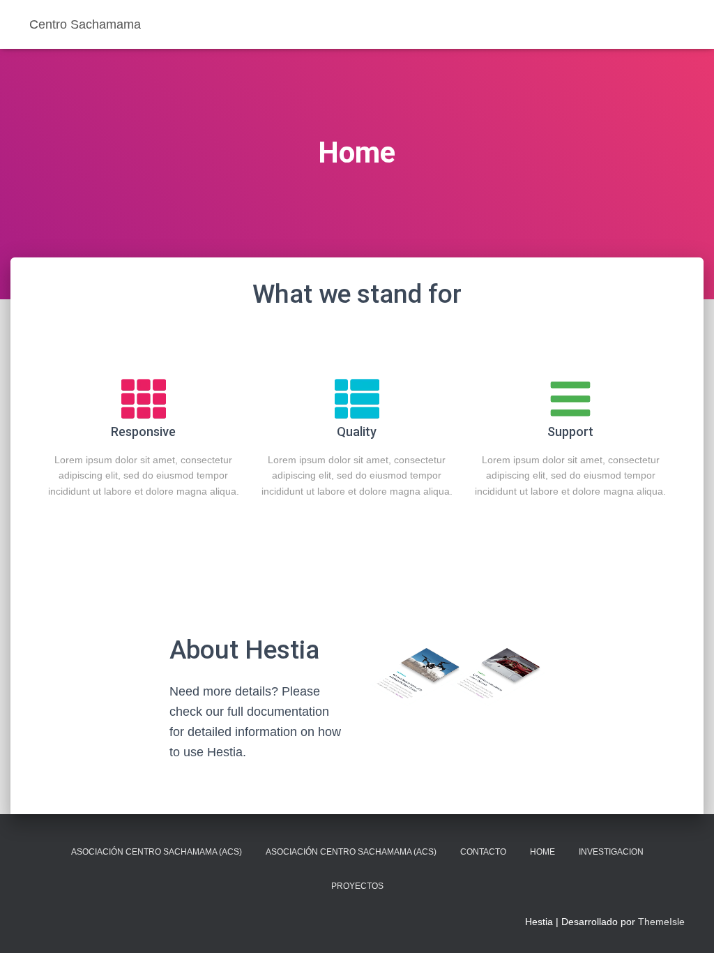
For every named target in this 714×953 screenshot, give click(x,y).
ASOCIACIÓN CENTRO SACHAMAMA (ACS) (156, 852)
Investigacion (611, 852)
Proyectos (357, 886)
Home (542, 852)
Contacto (483, 852)
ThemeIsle (661, 921)
